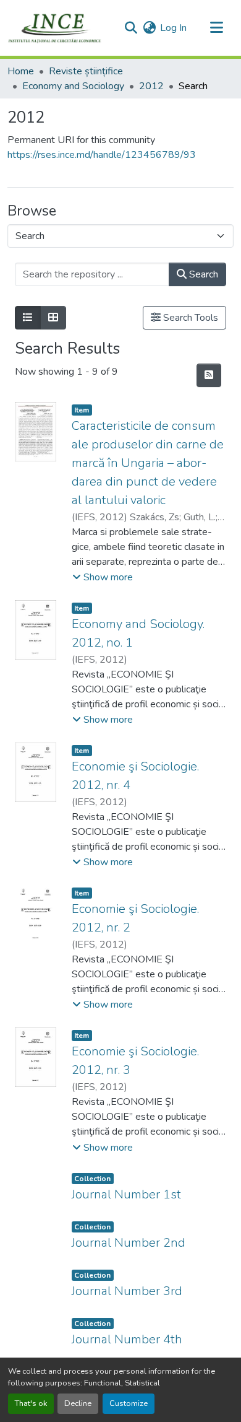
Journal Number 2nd (128, 1242)
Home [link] (20, 71)
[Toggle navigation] (216, 28)
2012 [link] (151, 86)
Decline (77, 1403)
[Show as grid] (53, 317)
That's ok (31, 1403)
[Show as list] (28, 317)
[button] (54, 27)
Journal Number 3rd (127, 1291)
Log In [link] (173, 28)
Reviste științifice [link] (86, 71)
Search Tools (189, 318)
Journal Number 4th (127, 1339)
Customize (128, 1403)
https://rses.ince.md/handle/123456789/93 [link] (101, 155)
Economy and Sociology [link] (73, 86)
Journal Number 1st (126, 1194)
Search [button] (202, 274)
